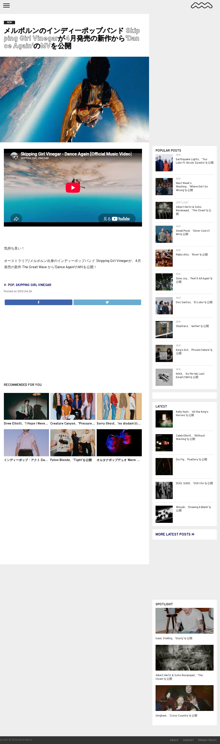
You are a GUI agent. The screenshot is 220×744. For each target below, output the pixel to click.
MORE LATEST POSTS (173, 535)
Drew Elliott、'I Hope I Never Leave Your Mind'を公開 (42, 424)
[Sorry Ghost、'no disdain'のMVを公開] (119, 419)
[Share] (38, 301)
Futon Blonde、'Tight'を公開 (71, 460)
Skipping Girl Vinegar (33, 285)
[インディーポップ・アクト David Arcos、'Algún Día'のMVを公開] (26, 455)
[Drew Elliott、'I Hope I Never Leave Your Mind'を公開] (26, 419)
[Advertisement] (73, 342)
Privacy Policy (207, 740)
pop (11, 285)
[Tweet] (107, 301)
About (174, 740)
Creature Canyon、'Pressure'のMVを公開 (79, 424)
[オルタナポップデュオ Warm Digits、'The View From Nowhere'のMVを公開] (119, 455)
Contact (188, 740)
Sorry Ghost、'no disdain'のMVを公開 (124, 424)
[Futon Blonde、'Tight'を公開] (72, 455)
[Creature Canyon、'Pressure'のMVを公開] (72, 419)
